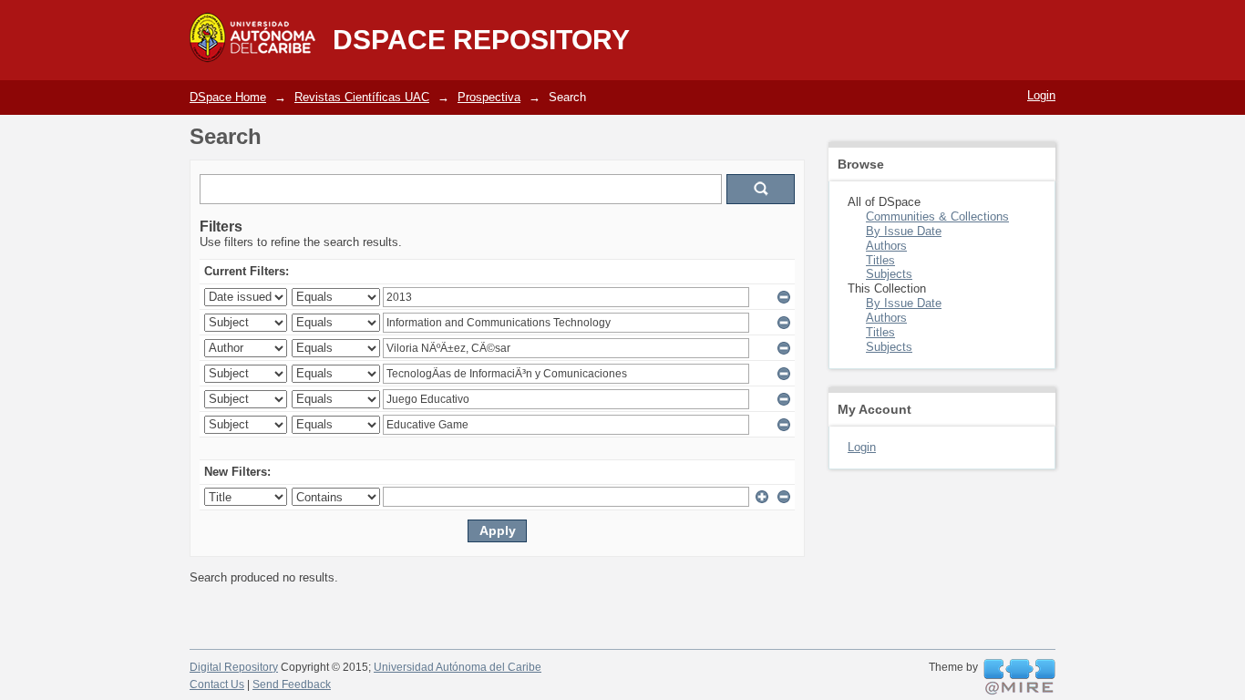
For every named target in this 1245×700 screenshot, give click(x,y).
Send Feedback (291, 684)
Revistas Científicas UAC (361, 97)
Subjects (889, 274)
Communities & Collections (937, 216)
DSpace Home (228, 97)
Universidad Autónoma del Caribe (457, 667)
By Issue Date (903, 231)
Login (1041, 95)
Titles (880, 260)
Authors (886, 245)
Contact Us (217, 684)
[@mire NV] (1019, 677)
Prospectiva (489, 97)
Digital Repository (234, 667)
